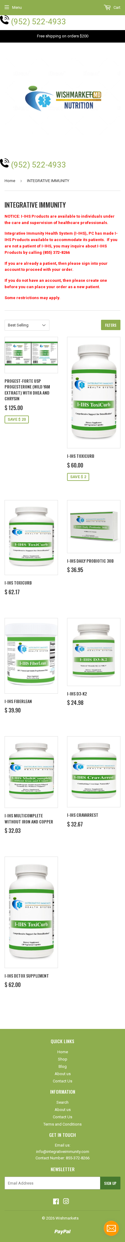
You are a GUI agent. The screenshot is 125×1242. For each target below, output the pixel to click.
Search (62, 1102)
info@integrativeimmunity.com (62, 1151)
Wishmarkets (67, 1218)
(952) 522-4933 (38, 21)
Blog (63, 1066)
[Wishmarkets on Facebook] (56, 1202)
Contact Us (62, 1081)
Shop (62, 1059)
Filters (111, 325)
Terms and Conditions (62, 1124)
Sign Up (110, 1183)
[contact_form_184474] (111, 1228)
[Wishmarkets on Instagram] (66, 1202)
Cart (116, 7)
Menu (17, 7)
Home (10, 180)
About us (63, 1073)
